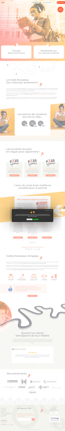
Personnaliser (29, 219)
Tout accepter (35, 219)
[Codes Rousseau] (9, 3)
